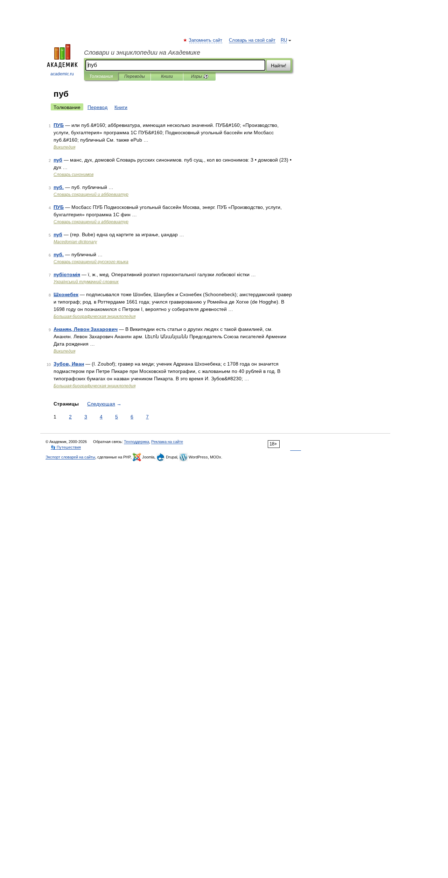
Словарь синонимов (73, 174)
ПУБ (59, 125)
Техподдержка (136, 442)
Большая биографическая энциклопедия (94, 316)
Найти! (278, 65)
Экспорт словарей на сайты (70, 457)
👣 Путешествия (66, 447)
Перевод (97, 107)
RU (284, 40)
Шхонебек (66, 294)
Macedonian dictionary (75, 241)
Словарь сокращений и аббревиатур (91, 194)
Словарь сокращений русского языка (91, 261)
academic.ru (62, 74)
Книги (167, 76)
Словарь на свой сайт (252, 40)
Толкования (101, 76)
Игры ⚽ (199, 76)
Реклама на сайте (167, 442)
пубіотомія (67, 274)
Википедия (64, 147)
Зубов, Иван (69, 364)
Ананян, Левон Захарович (86, 329)
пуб (58, 160)
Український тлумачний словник (86, 281)
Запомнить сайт (205, 40)
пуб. (59, 187)
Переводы (134, 76)
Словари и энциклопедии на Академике (142, 52)
